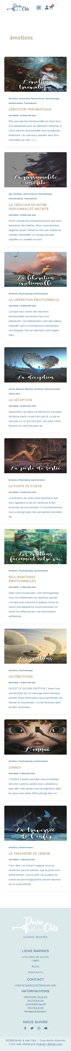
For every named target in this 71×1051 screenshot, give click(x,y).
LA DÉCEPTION (20, 400)
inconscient (24, 98)
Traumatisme (30, 103)
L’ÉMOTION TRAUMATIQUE (30, 109)
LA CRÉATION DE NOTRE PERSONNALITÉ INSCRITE (29, 207)
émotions (13, 98)
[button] (38, 7)
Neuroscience (37, 98)
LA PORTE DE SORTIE (25, 486)
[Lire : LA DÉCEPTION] (35, 364)
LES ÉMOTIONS (21, 677)
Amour (12, 389)
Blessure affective (24, 389)
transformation (16, 103)
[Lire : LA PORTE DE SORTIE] (35, 455)
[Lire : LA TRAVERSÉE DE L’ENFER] (35, 823)
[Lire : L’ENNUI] (35, 737)
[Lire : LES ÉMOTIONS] (35, 646)
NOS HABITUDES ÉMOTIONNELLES (22, 579)
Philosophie (24, 480)
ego (10, 194)
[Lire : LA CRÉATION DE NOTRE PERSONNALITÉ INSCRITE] (35, 169)
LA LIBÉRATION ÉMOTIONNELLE (34, 300)
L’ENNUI (15, 768)
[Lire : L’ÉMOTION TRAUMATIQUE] (35, 74)
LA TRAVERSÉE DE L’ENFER (29, 854)
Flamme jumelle (52, 389)
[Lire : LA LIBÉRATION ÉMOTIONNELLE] (35, 269)
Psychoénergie (52, 98)
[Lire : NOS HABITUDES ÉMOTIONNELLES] (35, 546)
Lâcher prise (14, 394)
